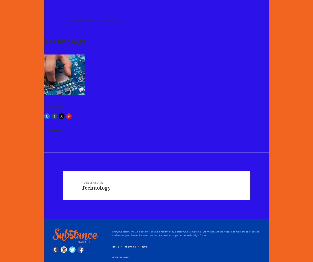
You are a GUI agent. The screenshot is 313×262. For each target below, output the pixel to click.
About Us (130, 247)
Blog (144, 247)
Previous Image (84, 21)
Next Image (110, 21)
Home (115, 247)
